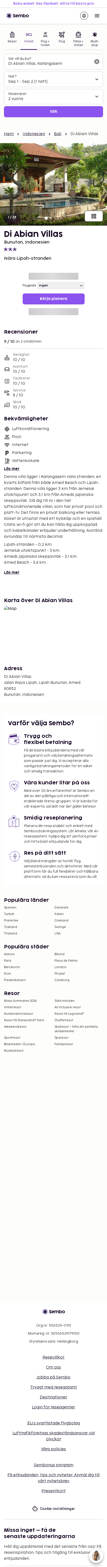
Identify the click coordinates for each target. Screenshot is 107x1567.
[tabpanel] (53, 85)
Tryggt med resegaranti (53, 1387)
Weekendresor (15, 1027)
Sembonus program (53, 1465)
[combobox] (49, 63)
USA (57, 933)
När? (12, 76)
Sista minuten (64, 1001)
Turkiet (9, 914)
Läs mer (11, 468)
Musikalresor (14, 1051)
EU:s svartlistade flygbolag (53, 1423)
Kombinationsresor (18, 1014)
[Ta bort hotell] (97, 62)
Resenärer (17, 94)
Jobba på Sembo (53, 1377)
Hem (9, 134)
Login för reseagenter (53, 1407)
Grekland (61, 920)
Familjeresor (63, 1044)
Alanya (9, 954)
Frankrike (11, 920)
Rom (7, 974)
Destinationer (53, 1397)
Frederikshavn (15, 980)
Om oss (53, 1367)
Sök (53, 111)
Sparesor (61, 1038)
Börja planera (53, 298)
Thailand (10, 933)
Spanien (10, 908)
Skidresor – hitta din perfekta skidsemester (76, 1029)
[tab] (12, 40)
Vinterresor (12, 1007)
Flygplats (29, 285)
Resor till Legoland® (69, 1014)
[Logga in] (84, 16)
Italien (59, 914)
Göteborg (61, 980)
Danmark (61, 908)
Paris (7, 961)
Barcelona (12, 967)
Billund (59, 954)
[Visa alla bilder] (94, 216)
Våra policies (53, 1449)
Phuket (59, 974)
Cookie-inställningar (57, 1509)
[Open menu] (97, 16)
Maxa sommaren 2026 (20, 1001)
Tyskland (10, 927)
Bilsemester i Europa (19, 1044)
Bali (57, 134)
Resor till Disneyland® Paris (24, 1020)
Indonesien (34, 134)
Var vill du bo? (19, 59)
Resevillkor (53, 1357)
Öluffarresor (63, 1020)
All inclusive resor (67, 1007)
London (60, 967)
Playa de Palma (65, 961)
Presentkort (54, 1491)
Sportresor (12, 1038)
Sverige (60, 927)
